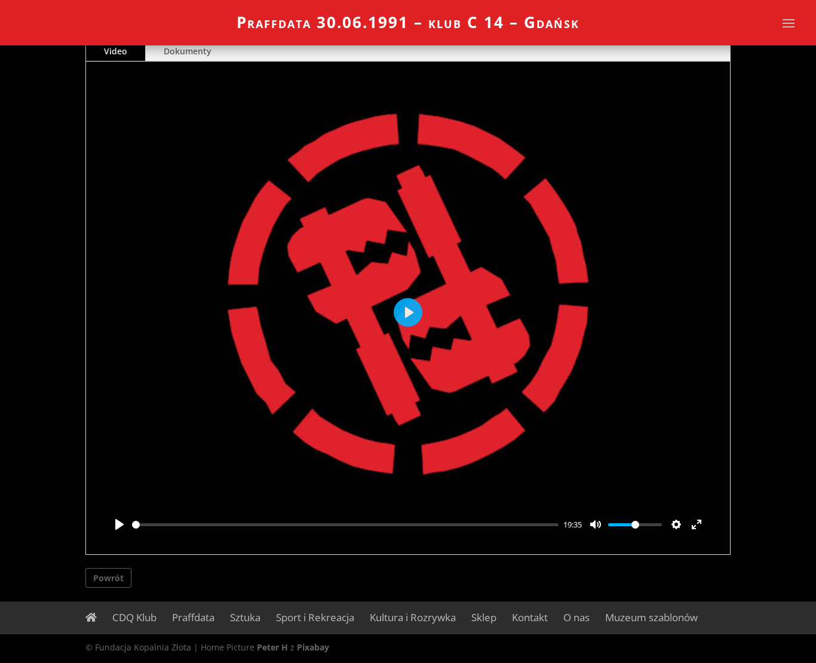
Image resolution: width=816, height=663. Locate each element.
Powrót (108, 578)
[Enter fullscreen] (696, 524)
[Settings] (676, 524)
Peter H (272, 647)
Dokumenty (187, 51)
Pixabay (313, 647)
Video (115, 51)
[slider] (345, 524)
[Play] (119, 524)
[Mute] (595, 524)
